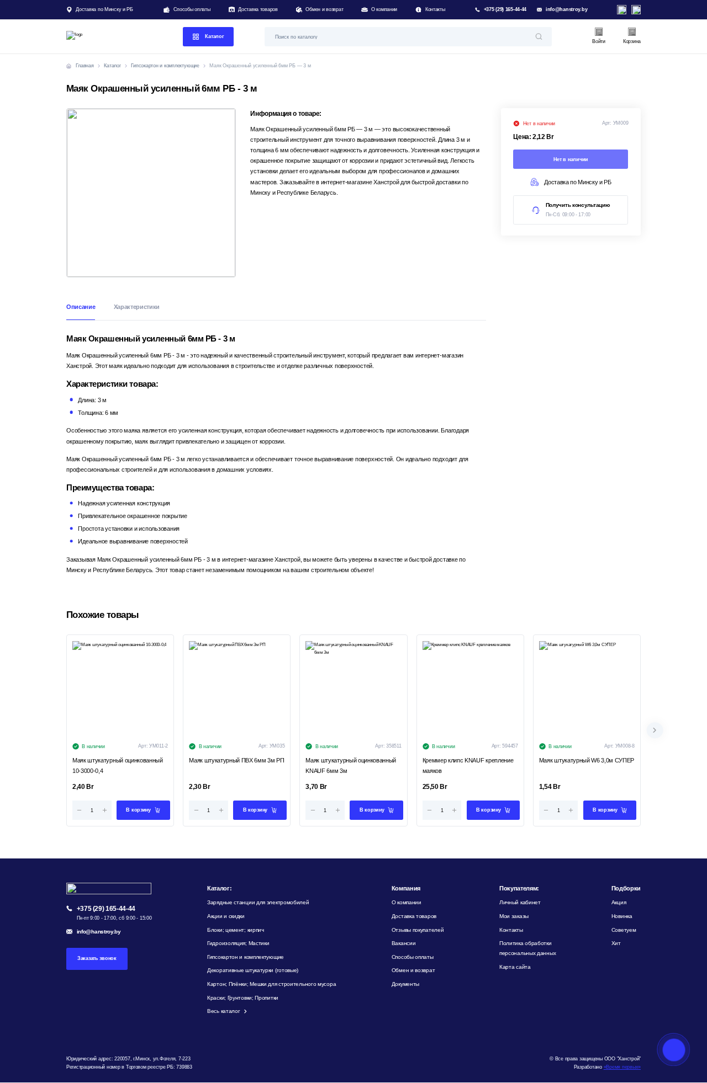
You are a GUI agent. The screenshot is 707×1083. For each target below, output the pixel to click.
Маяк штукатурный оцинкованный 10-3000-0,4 (117, 765)
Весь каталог (223, 1011)
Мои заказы (514, 916)
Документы (405, 984)
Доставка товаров (258, 9)
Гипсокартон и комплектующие (245, 957)
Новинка (621, 916)
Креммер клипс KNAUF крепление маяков (468, 765)
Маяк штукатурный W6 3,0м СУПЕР (586, 760)
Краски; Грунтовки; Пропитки (242, 998)
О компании (384, 9)
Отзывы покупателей (418, 930)
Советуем (623, 930)
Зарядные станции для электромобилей (258, 902)
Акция (618, 902)
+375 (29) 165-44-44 (505, 9)
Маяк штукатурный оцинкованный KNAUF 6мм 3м (350, 765)
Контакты (435, 9)
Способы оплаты (191, 9)
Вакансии (404, 943)
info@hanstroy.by (567, 9)
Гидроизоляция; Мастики (238, 943)
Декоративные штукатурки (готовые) (252, 970)
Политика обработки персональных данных (527, 948)
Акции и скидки (226, 916)
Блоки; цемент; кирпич (235, 930)
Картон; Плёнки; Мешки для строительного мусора (271, 984)
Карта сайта (515, 967)
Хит (616, 943)
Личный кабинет (520, 902)
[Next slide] (655, 730)
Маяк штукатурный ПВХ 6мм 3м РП (236, 760)
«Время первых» (622, 1067)
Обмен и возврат (324, 9)
